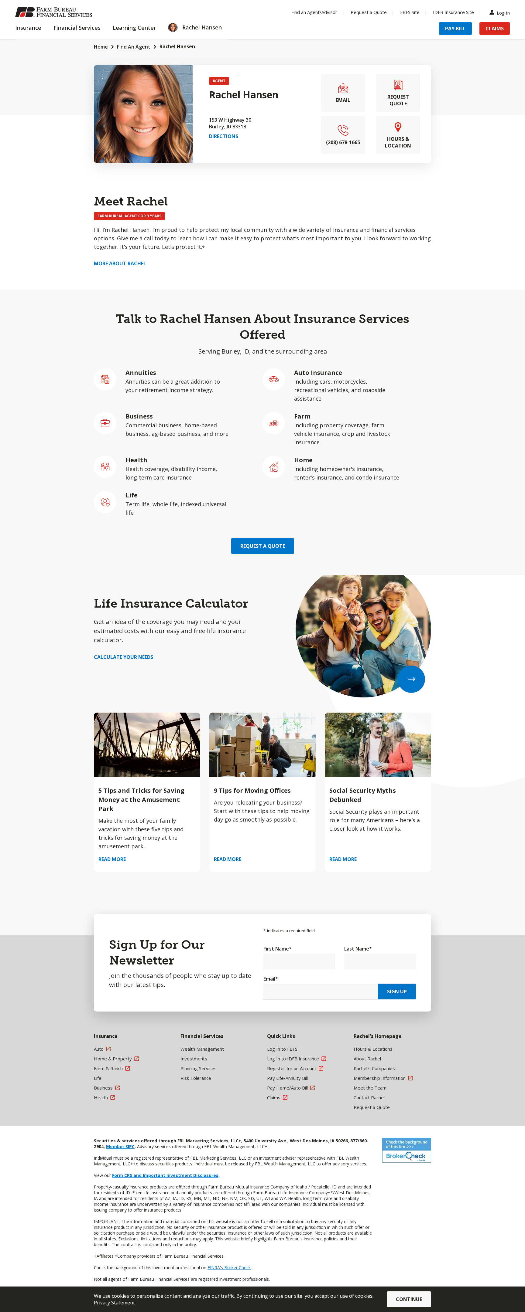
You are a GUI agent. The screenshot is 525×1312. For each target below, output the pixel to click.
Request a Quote (369, 12)
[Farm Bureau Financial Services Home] (54, 12)
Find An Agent (133, 46)
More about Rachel (120, 263)
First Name (277, 948)
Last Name (358, 948)
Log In (503, 12)
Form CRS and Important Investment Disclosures (165, 1175)
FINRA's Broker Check (229, 1267)
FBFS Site (410, 12)
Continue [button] (409, 1299)
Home (101, 46)
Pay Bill (455, 28)
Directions (223, 136)
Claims (495, 28)
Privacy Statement (114, 1302)
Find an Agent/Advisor (314, 12)
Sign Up (397, 991)
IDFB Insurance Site (453, 12)
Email (270, 978)
